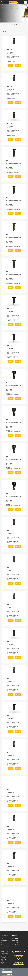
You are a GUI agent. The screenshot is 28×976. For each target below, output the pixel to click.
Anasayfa (3, 24)
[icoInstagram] (18, 956)
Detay (10, 65)
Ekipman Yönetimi (15, 942)
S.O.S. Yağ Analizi (15, 944)
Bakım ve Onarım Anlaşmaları (4, 960)
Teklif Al (18, 65)
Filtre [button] (4, 31)
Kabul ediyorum (7, 974)
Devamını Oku (7, 972)
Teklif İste (3, 938)
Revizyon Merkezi (15, 940)
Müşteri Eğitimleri (15, 938)
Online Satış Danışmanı (16, 949)
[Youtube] (18, 959)
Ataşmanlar (10, 24)
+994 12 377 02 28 (19, 952)
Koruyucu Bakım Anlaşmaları (4, 957)
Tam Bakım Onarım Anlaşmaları (5, 963)
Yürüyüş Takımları (4, 944)
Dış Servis (14, 947)
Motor (2, 949)
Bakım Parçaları (4, 940)
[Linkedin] (21, 956)
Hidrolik (2, 942)
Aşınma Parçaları (4, 947)
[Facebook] (15, 956)
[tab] (14, 31)
